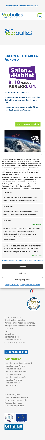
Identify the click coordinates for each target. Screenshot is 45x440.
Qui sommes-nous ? (13, 317)
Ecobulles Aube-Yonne (14, 366)
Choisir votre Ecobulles (14, 320)
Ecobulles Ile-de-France (15, 371)
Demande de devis (12, 339)
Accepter (23, 267)
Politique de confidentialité (30, 285)
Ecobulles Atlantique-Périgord (18, 363)
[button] (41, 155)
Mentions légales (12, 394)
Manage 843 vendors (9, 260)
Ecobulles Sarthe (12, 382)
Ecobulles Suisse (11, 385)
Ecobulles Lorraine (12, 374)
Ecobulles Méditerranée (15, 377)
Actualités (9, 334)
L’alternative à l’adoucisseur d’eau (19, 323)
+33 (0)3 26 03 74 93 (17, 352)
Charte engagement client (16, 400)
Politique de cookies (12, 285)
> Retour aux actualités (28, 124)
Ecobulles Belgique (12, 368)
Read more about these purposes (31, 260)
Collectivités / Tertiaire (14, 342)
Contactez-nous (12, 337)
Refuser (22, 273)
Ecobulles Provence (13, 380)
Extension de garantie (14, 405)
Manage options (22, 279)
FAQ (6, 331)
